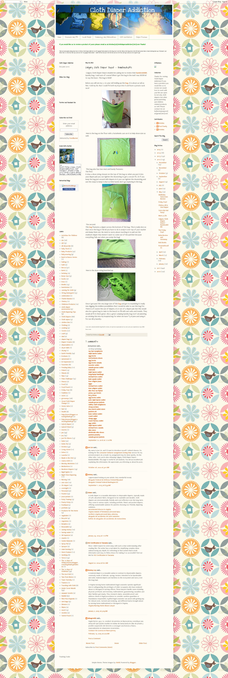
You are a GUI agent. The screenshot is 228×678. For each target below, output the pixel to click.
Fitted (64, 370)
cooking (64, 328)
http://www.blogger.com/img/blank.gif (70, 415)
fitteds (64, 373)
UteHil (118, 662)
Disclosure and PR (71, 37)
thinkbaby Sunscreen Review (163, 197)
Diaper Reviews (141, 37)
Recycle (64, 518)
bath (63, 265)
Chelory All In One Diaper (163, 206)
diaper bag (65, 339)
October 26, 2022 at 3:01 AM (98, 467)
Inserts (64, 430)
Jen (63, 433)
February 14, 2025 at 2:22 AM (98, 634)
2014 (159, 153)
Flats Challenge (67, 379)
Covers (64, 331)
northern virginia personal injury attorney (103, 514)
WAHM (64, 596)
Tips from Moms (67, 577)
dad (63, 336)
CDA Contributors (126, 37)
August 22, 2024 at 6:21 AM (98, 563)
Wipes (64, 607)
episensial (65, 359)
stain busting (66, 549)
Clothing (64, 325)
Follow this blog (68, 189)
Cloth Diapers (66, 317)
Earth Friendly (66, 353)
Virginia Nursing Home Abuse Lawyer (101, 606)
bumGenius (65, 287)
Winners (64, 604)
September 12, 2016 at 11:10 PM (100, 440)
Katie (63, 441)
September (163, 176)
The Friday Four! (162, 231)
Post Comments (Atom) (103, 647)
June (160, 189)
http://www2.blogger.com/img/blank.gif (70, 420)
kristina (161, 129)
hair (63, 409)
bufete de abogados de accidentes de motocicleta (107, 519)
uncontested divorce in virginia (99, 509)
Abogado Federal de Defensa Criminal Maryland (105, 480)
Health (64, 412)
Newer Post (90, 643)
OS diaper (65, 485)
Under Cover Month (69, 588)
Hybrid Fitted (66, 427)
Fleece (64, 381)
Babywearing (66, 254)
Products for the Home (70, 511)
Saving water (66, 532)
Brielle (64, 284)
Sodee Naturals (67, 541)
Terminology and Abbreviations (105, 37)
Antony (90, 474)
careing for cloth (68, 290)
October (162, 173)
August (161, 182)
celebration (66, 296)
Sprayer (64, 546)
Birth (63, 270)
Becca (64, 268)
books (64, 279)
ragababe (65, 515)
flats (63, 376)
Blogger (133, 662)
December (162, 162)
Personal (65, 491)
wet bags (65, 601)
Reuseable (65, 527)
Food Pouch (66, 387)
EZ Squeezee (66, 362)
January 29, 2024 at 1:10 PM (98, 536)
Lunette (64, 455)
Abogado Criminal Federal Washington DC (103, 482)
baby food (65, 249)
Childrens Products (68, 304)
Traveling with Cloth (69, 585)
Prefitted (65, 505)
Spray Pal (65, 544)
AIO (63, 243)
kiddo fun (65, 444)
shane (90, 492)
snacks (64, 538)
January (162, 264)
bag (126, 83)
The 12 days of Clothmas (67, 570)
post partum (66, 496)
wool (63, 610)
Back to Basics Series (69, 257)
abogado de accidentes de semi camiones (103, 516)
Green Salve (66, 406)
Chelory (64, 301)
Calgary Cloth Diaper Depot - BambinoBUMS (163, 223)
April (161, 252)
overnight (65, 488)
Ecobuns (65, 356)
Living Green (66, 449)
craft (63, 333)
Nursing (64, 480)
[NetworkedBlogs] (69, 186)
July (160, 185)
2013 (159, 156)
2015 (159, 149)
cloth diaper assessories (66, 308)
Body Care (65, 276)
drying (64, 350)
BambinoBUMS (141, 73)
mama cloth (66, 461)
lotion (64, 452)
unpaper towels (67, 593)
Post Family (163, 126)
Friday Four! (163, 202)
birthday (64, 273)
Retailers (65, 524)
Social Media (86, 37)
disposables (66, 345)
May (160, 192)
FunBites (65, 393)
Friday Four (66, 390)
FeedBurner (73, 138)
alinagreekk (92, 618)
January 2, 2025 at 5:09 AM (97, 611)
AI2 (63, 240)
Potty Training (66, 499)
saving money (66, 530)
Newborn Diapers (68, 469)
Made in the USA (67, 458)
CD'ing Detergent (68, 293)
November (162, 168)
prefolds (65, 508)
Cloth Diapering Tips (69, 312)
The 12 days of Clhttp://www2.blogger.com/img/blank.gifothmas (70, 563)
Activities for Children (69, 235)
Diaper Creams (67, 342)
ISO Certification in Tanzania (98, 543)
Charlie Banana (67, 299)
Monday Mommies (68, 463)
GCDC (63, 396)
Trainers (64, 583)
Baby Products (67, 251)
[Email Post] (109, 335)
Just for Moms (67, 438)
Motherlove (66, 466)
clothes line (66, 322)
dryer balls (65, 348)
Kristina (64, 447)
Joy (63, 435)
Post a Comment (94, 638)
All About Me (66, 246)
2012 (159, 159)
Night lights (66, 472)
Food (63, 384)
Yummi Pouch (66, 616)
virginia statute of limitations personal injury (104, 512)
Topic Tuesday (67, 580)
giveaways (65, 398)
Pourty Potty (66, 502)
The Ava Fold (66, 574)
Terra (63, 558)
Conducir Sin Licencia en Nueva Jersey (102, 630)
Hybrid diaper (66, 424)
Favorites (65, 365)
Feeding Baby (66, 367)
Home (59, 37)
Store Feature (66, 552)
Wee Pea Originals (68, 599)
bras (63, 282)
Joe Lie (90, 447)
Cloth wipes (66, 319)
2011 (159, 268)
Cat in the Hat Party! (163, 211)
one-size (65, 482)
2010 (159, 271)
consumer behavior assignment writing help (115, 453)
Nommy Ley (92, 570)
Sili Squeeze (66, 535)
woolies (64, 613)
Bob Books (162, 242)
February (162, 259)
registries (65, 521)
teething (65, 555)
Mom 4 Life (163, 216)
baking (64, 262)
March (161, 255)
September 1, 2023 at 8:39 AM (99, 485)
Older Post (143, 643)
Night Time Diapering (69, 475)
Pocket (64, 494)
